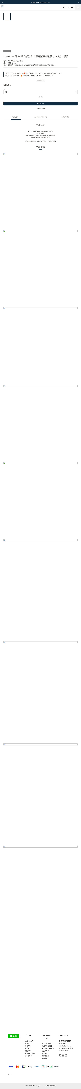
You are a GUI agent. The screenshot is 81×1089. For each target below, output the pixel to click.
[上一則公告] (2, 2)
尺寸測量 (45, 1053)
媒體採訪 (28, 1051)
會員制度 (28, 1043)
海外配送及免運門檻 (48, 1048)
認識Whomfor (29, 1041)
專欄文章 (28, 1046)
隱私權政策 (28, 1056)
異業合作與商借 (30, 1053)
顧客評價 (28, 1048)
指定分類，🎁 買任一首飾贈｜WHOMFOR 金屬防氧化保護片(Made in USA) (33, 73)
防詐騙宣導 (45, 1056)
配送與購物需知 (47, 1046)
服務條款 (45, 1058)
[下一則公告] (78, 2)
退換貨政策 (45, 1051)
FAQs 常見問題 (46, 1043)
